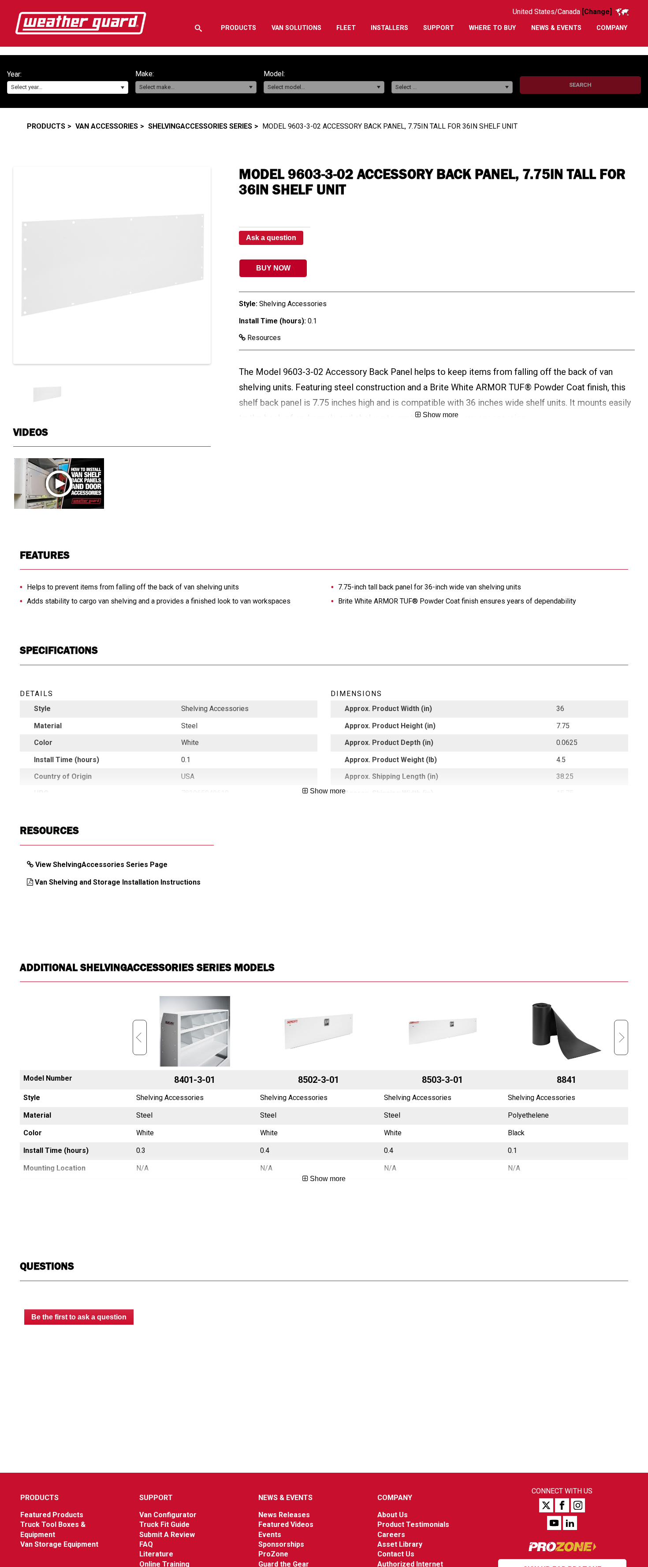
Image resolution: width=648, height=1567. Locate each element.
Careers (391, 1534)
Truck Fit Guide (164, 1524)
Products (46, 126)
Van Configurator (168, 1515)
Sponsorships (281, 1544)
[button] (122, 87)
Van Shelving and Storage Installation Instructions (118, 882)
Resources (263, 337)
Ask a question (271, 237)
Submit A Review (167, 1534)
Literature (156, 1554)
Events (269, 1534)
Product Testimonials (413, 1524)
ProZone (273, 1554)
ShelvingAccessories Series (200, 126)
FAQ (146, 1544)
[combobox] (67, 87)
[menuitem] (238, 28)
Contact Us (395, 1554)
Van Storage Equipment (59, 1544)
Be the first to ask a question (79, 1317)
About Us (392, 1515)
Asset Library (399, 1544)
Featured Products (51, 1515)
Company (394, 1497)
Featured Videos (285, 1524)
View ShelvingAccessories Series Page (101, 864)
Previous (140, 1037)
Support (156, 1497)
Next (621, 1037)
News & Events (285, 1497)
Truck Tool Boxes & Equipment (53, 1529)
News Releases (284, 1515)
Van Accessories (106, 126)
